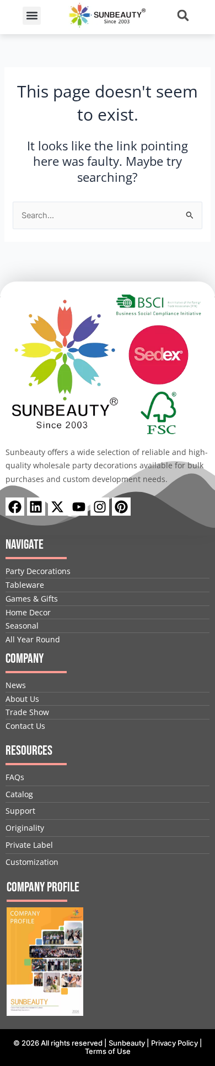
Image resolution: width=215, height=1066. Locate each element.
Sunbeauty (127, 1042)
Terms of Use (108, 1051)
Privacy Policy (174, 1042)
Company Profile (43, 887)
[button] (32, 16)
